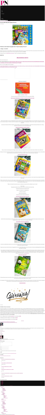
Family (2, 11)
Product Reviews (4, 19)
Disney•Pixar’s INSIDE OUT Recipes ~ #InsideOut (6, 366)
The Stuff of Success (14, 62)
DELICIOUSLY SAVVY (22, 57)
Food (1, 10)
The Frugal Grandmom (8, 62)
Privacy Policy (4, 390)
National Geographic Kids (10, 321)
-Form (23, 320)
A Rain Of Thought (12, 61)
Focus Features (5, 15)
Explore (4, 321)
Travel (2, 18)
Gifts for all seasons (25, 61)
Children (3, 392)
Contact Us (4, 8)
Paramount (5, 16)
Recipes (3, 391)
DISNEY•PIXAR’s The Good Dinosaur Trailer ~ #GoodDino (7, 369)
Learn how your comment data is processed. (12, 353)
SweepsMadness (2, 62)
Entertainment (2, 13)
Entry (21, 320)
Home (2, 387)
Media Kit (3, 7)
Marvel (4, 396)
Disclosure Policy (4, 9)
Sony (4, 397)
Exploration (1, 321)
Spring (14, 321)
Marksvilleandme (36, 61)
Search (7, 20)
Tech (3, 398)
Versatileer (19, 62)
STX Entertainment (5, 17)
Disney (4, 395)
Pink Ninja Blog (41, 61)
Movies (3, 408)
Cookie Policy (4, 389)
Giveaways (2, 399)
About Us (4, 388)
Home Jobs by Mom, (31, 61)
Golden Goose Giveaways (18, 61)
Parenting (3, 12)
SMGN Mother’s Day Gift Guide (10, 53)
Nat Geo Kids (6, 321)
